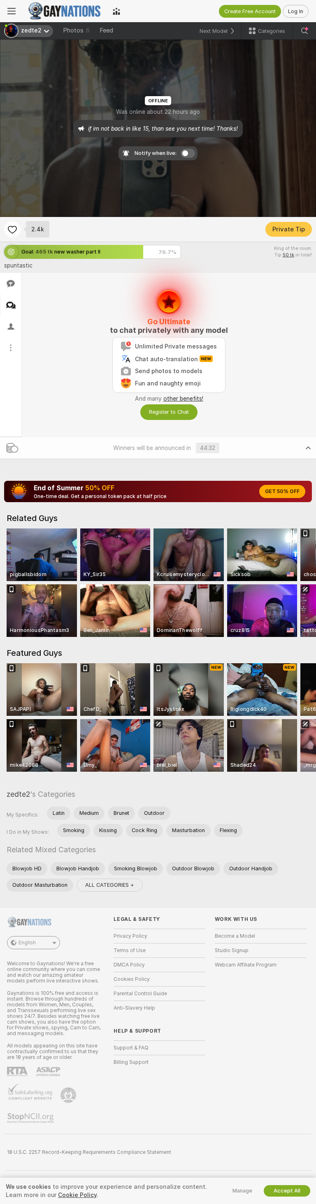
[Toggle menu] (11, 11)
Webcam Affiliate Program (245, 965)
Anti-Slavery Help (134, 1008)
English (27, 943)
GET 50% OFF (282, 491)
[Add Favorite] (12, 229)
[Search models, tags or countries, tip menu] (304, 30)
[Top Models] (116, 11)
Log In (295, 11)
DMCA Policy (129, 965)
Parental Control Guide (140, 993)
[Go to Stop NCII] (31, 1118)
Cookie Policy (77, 1195)
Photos (76, 30)
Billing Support (131, 1062)
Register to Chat (169, 412)
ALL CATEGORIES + (109, 885)
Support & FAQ (131, 1048)
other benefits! (183, 398)
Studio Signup (232, 950)
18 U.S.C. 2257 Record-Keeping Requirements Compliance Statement (89, 1152)
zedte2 (18, 794)
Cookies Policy (132, 979)
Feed (106, 30)
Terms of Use (130, 950)
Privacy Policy (130, 936)
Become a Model (235, 936)
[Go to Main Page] (64, 11)
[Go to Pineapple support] (69, 1095)
